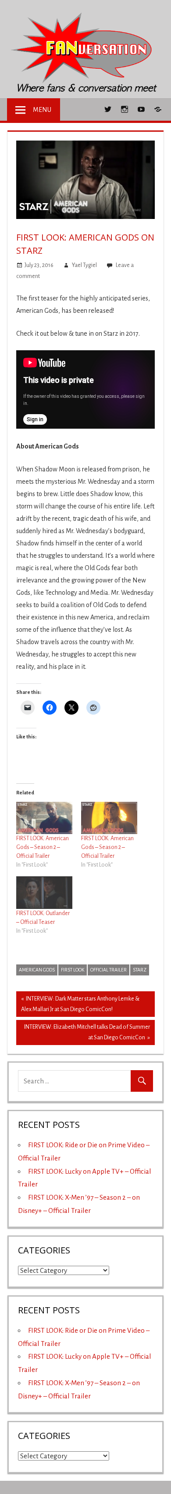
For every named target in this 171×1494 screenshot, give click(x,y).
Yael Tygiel (84, 265)
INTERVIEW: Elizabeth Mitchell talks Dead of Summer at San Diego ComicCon (87, 1032)
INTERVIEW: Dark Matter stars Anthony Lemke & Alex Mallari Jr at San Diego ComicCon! (80, 1004)
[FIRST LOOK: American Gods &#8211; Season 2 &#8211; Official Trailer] (44, 818)
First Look (72, 969)
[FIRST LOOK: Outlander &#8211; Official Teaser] (44, 892)
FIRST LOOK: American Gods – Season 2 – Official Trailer (42, 847)
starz (139, 969)
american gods (37, 969)
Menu (42, 109)
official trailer (108, 969)
